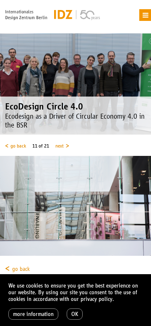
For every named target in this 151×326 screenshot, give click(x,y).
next (59, 146)
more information (33, 314)
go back (18, 146)
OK (74, 314)
